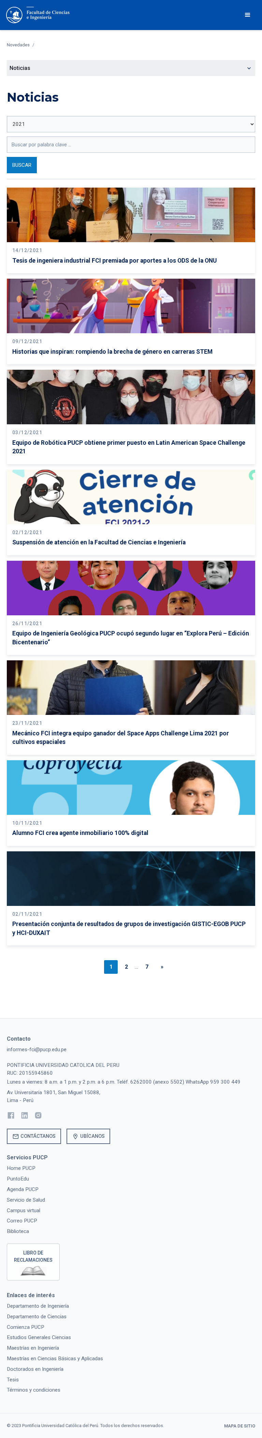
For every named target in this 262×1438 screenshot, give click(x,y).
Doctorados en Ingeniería (35, 1369)
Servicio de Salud (26, 1200)
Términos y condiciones (33, 1390)
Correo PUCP (22, 1221)
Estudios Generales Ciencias (39, 1337)
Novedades (18, 44)
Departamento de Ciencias (37, 1317)
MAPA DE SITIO (239, 1425)
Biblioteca (18, 1231)
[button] (247, 15)
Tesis (13, 1380)
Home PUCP (21, 1168)
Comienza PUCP (25, 1327)
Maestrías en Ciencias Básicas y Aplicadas (55, 1358)
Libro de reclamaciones (33, 1256)
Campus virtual (23, 1210)
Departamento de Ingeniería (38, 1306)
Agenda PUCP (23, 1189)
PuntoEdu (18, 1179)
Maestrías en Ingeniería (33, 1348)
